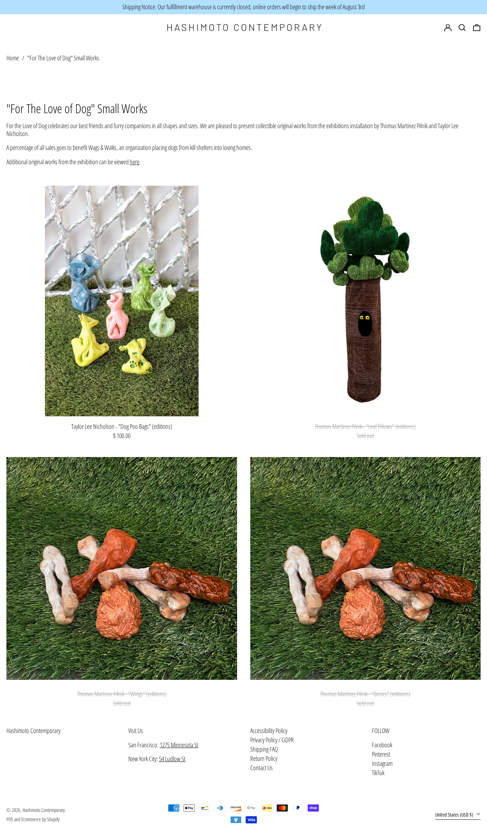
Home (12, 57)
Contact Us (261, 767)
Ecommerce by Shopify (40, 819)
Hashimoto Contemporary (33, 730)
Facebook (382, 745)
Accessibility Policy (268, 730)
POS (9, 819)
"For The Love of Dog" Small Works (63, 57)
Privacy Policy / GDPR (272, 740)
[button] (477, 28)
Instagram (382, 764)
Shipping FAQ (264, 749)
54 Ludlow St (172, 758)
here (134, 161)
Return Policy (263, 758)
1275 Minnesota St (179, 745)
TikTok (378, 773)
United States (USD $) (454, 814)
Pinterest (381, 754)
